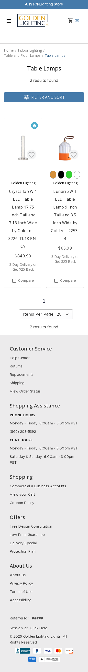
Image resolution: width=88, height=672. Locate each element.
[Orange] (53, 175)
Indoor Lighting (30, 50)
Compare (26, 280)
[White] (77, 175)
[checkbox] (14, 281)
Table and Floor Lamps (22, 55)
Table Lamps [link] (55, 55)
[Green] (69, 175)
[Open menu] (9, 21)
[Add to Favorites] (31, 154)
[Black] (61, 175)
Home (9, 50)
